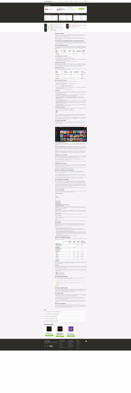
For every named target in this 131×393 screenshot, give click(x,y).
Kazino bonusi (61, 346)
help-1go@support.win (75, 278)
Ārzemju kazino (61, 344)
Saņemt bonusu (81, 8)
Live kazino (60, 345)
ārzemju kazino (60, 34)
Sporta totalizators (79, 342)
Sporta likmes (78, 343)
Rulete (77, 346)
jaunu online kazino (59, 238)
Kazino (59, 1)
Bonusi (62, 1)
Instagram (57, 284)
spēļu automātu (70, 143)
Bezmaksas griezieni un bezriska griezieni (63, 347)
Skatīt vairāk (82, 10)
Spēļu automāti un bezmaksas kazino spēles (71, 342)
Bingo (77, 345)
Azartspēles (71, 1)
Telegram (80, 278)
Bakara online (78, 344)
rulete (69, 166)
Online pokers (78, 347)
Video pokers (78, 348)
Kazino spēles (66, 1)
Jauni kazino (60, 343)
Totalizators (75, 1)
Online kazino (60, 342)
